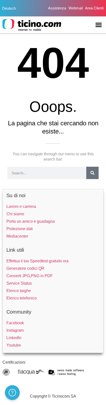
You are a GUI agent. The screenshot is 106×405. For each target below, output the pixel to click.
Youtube (13, 345)
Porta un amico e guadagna (30, 221)
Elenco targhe (18, 291)
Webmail (76, 8)
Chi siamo (15, 214)
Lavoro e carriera (21, 206)
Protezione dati (19, 229)
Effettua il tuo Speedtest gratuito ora (37, 261)
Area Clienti (94, 8)
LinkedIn (13, 338)
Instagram (15, 330)
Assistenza (57, 8)
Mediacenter (17, 236)
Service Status (19, 283)
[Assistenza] (12, 392)
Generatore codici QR (25, 268)
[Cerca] (92, 173)
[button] (98, 25)
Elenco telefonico (21, 298)
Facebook (15, 323)
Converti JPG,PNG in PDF (29, 276)
